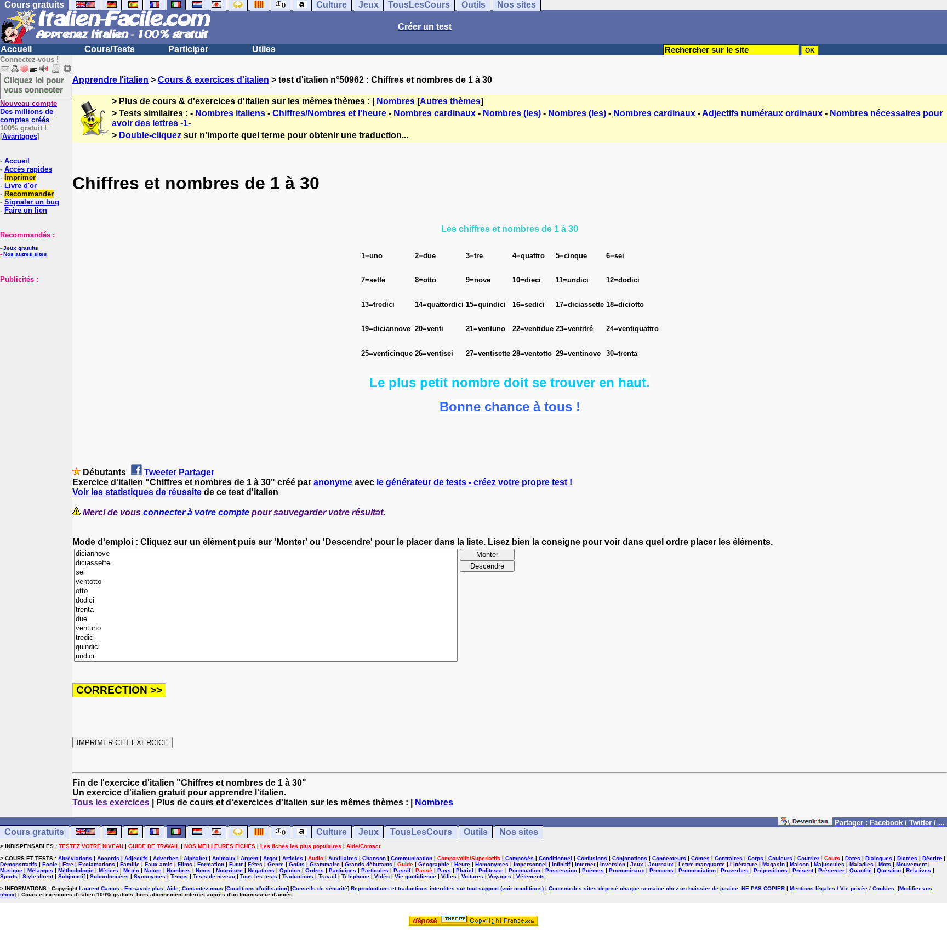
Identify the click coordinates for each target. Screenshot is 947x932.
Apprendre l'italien (110, 79)
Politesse (491, 870)
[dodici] (266, 600)
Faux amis (159, 864)
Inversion (612, 864)
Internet (585, 864)
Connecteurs (669, 858)
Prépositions (771, 870)
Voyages (499, 876)
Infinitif (561, 864)
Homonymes (492, 864)
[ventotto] (266, 582)
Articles (292, 858)
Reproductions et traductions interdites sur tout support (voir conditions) (447, 888)
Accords (108, 858)
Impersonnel (530, 864)
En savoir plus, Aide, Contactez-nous (173, 888)
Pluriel (465, 870)
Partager (196, 472)
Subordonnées (109, 876)
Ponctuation (524, 870)
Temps (179, 876)
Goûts (297, 864)
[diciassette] (266, 563)
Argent (249, 858)
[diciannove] (266, 554)
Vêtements (530, 876)
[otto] (266, 591)
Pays (444, 870)
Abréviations (75, 858)
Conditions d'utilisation (256, 888)
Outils (476, 832)
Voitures (472, 876)
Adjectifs (136, 858)
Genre (275, 864)
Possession (561, 870)
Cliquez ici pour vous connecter (34, 84)
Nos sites (518, 832)
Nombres (395, 101)
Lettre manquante (701, 864)
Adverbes (166, 858)
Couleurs (780, 858)
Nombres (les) (512, 113)
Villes (449, 876)
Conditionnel (555, 858)
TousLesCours (421, 832)
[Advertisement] (33, 338)
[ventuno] (266, 628)
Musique (11, 870)
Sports (9, 876)
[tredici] (266, 638)
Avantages (19, 136)
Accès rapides (28, 169)
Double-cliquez (150, 135)
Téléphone (355, 876)
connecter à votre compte (196, 512)
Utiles (264, 49)
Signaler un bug (31, 202)
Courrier (808, 858)
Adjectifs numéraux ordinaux (762, 113)
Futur (236, 864)
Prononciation (697, 870)
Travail (327, 876)
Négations (261, 870)
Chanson (374, 858)
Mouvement (911, 864)
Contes (700, 858)
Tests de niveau (214, 876)
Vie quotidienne (415, 876)
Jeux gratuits (20, 248)
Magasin (773, 864)
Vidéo (382, 876)
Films (185, 864)
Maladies (861, 864)
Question (889, 870)
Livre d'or (20, 185)
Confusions (592, 858)
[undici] (266, 656)
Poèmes (593, 870)
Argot (270, 858)
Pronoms (661, 870)
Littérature (743, 864)
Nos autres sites (25, 254)
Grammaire (325, 864)
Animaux (224, 858)
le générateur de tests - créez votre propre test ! (474, 482)
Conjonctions (629, 858)
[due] (266, 619)
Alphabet (195, 858)
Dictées (907, 858)
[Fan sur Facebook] (805, 822)
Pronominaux (626, 870)
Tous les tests (258, 876)
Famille (130, 864)
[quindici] (266, 647)
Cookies (883, 888)
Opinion (289, 870)
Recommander (29, 194)
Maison (799, 864)
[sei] (266, 572)
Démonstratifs (18, 864)
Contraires (729, 858)
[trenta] (266, 610)
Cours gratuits (34, 832)
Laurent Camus (99, 888)
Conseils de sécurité (319, 888)
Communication (411, 858)
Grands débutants (368, 864)
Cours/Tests (109, 49)
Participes (342, 870)
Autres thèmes (450, 101)
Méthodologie (76, 870)
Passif (401, 870)
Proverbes (735, 870)
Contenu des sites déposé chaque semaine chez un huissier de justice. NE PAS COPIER (667, 888)
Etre (67, 864)
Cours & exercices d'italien (213, 79)
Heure (462, 864)
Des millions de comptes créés (28, 111)
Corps (755, 858)
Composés (519, 858)
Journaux (661, 864)
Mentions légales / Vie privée (829, 888)
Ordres (314, 870)
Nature (153, 870)
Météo (131, 870)
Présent (802, 870)
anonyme (332, 482)
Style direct (37, 876)
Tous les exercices (111, 802)
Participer (188, 49)
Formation (210, 864)
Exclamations (96, 864)
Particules (375, 870)
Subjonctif (71, 876)
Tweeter (160, 472)
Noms (203, 870)
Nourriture (229, 870)
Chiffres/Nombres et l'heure (329, 113)
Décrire (932, 858)
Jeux (368, 832)
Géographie (433, 864)
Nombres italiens (230, 113)
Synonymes (150, 876)
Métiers (108, 870)
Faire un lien (25, 210)
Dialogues (878, 858)
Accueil (16, 49)
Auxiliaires (342, 858)
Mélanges (40, 870)
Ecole (50, 864)
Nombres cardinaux (434, 113)
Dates (852, 858)
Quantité (860, 870)
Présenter (831, 870)
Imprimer (20, 177)
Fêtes (255, 864)
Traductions (297, 876)
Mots (884, 864)
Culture (331, 832)
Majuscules (829, 864)
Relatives (918, 870)
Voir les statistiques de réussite (137, 492)
